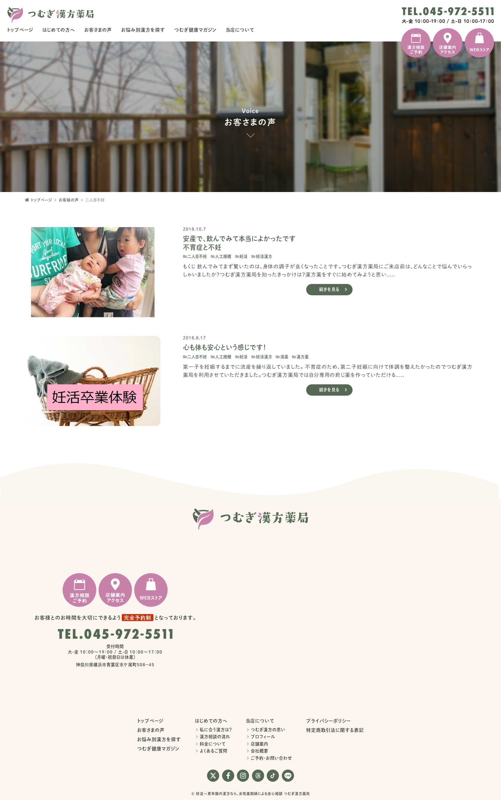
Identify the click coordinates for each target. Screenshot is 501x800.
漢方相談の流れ (215, 737)
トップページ (20, 30)
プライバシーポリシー (328, 720)
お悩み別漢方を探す (143, 30)
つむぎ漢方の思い (268, 730)
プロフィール (263, 737)
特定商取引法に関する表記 (335, 730)
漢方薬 (302, 357)
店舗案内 (259, 744)
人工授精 (223, 256)
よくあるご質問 (213, 751)
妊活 (243, 256)
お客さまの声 (98, 30)
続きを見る (329, 289)
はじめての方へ (58, 30)
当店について (240, 30)
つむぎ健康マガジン (195, 30)
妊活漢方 (264, 256)
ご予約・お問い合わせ (271, 758)
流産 (284, 357)
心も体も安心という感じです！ (224, 347)
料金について (213, 744)
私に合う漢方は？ (216, 730)
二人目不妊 (197, 256)
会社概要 (259, 751)
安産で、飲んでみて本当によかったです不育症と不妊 (239, 242)
